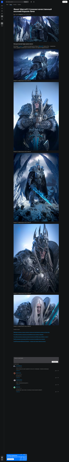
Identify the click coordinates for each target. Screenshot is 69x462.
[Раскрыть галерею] (36, 64)
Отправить (55, 361)
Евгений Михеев (19, 365)
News (11, 4)
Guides (19, 4)
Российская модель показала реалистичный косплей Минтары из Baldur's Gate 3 (31, 336)
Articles (15, 4)
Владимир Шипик (19, 379)
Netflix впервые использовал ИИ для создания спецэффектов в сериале (29, 339)
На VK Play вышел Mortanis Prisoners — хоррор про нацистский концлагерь (30, 341)
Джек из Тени (18, 372)
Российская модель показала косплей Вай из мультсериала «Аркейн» (28, 334)
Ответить (18, 370)
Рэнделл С (20, 46)
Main (7, 4)
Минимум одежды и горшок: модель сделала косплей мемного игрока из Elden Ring (32, 332)
